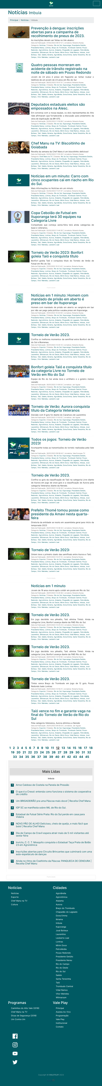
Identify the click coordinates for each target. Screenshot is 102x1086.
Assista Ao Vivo (63, 1012)
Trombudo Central (74, 48)
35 (27, 757)
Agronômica (43, 50)
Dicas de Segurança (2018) (24, 1015)
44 (81, 757)
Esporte (42, 233)
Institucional (61, 1023)
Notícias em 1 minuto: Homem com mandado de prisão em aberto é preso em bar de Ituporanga (59, 299)
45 (87, 757)
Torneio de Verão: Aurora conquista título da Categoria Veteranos (60, 408)
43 (75, 757)
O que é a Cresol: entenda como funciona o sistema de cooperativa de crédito (53, 793)
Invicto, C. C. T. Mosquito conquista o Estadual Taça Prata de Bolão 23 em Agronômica (53, 843)
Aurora (51, 50)
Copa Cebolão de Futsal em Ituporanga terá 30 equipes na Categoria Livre (56, 217)
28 (65, 752)
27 (59, 752)
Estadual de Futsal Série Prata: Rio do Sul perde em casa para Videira (50, 815)
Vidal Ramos (74, 52)
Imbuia (82, 52)
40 (57, 757)
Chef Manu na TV (45, 156)
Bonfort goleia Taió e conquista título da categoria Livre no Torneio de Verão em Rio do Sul (61, 371)
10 (47, 748)
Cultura (14, 904)
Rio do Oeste (54, 52)
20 (19, 752)
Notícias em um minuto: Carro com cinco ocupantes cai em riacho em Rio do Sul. (62, 180)
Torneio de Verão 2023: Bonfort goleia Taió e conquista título (57, 254)
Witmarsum (44, 52)
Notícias (25, 20)
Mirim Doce (64, 52)
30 (77, 752)
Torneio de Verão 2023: (50, 550)
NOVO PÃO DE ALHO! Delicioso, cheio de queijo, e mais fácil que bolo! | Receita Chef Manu (52, 825)
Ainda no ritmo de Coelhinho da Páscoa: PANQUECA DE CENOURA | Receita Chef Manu (53, 862)
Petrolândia (84, 50)
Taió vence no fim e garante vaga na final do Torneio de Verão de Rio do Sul (61, 715)
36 (33, 757)
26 (54, 752)
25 (48, 752)
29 (71, 752)
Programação (62, 1015)
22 (30, 752)
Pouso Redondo (63, 953)
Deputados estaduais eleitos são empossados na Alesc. (58, 106)
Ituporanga (67, 45)
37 (39, 757)
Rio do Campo (62, 964)
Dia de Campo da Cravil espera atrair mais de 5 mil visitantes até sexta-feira (52, 834)
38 (45, 757)
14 (69, 748)
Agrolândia (58, 55)
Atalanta (58, 50)
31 (83, 752)
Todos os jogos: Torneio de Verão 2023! (58, 441)
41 (63, 757)
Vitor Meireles (42, 57)
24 (42, 752)
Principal (14, 20)
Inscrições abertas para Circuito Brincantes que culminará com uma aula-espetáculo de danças (54, 853)
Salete (44, 55)
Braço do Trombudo (59, 48)
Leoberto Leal (54, 57)
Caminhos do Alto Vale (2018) (25, 1008)
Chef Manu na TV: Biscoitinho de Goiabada (58, 145)
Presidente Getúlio (79, 45)
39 (51, 757)
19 (12, 752)
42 (69, 757)
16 (80, 748)
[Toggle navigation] (96, 3)
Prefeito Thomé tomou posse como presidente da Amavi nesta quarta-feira (60, 514)
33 (15, 757)
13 (63, 748)
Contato (60, 1026)
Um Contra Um (18, 1019)
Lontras (48, 48)
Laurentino (35, 52)
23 (36, 752)
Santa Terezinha (79, 55)
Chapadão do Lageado (70, 50)
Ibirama (50, 55)
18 (91, 748)
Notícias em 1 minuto (48, 586)
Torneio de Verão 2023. (50, 335)
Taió (39, 55)
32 (89, 752)
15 (74, 748)
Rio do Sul (58, 45)
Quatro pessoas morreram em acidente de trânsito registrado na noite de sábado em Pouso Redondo (61, 69)
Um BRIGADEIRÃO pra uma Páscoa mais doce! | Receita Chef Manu (53, 800)
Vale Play (60, 1019)
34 (21, 757)
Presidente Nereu (37, 48)
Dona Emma (67, 55)
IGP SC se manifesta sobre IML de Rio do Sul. (41, 807)
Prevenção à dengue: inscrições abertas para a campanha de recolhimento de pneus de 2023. (58, 32)
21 (24, 752)
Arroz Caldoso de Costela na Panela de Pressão (42, 784)
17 (85, 748)
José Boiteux (62, 930)
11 (52, 748)
